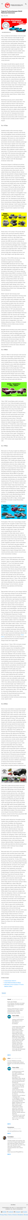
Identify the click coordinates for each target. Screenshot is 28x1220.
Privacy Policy (3, 1214)
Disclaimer (20, 1214)
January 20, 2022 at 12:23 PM (14, 1138)
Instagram (18, 1212)
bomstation (10, 1137)
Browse (26, 1214)
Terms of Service (12, 1214)
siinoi (8, 1058)
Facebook (10, 1212)
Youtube (25, 1212)
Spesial (4, 993)
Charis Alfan (15, 1015)
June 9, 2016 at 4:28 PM (16, 1058)
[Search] (26, 4)
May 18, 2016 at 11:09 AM (18, 1017)
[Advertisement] (14, 1190)
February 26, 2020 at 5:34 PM (14, 1128)
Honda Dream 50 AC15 (10, 980)
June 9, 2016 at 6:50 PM (18, 1069)
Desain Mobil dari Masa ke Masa (12, 982)
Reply (9, 1055)
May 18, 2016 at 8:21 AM (17, 999)
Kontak (4, 1212)
